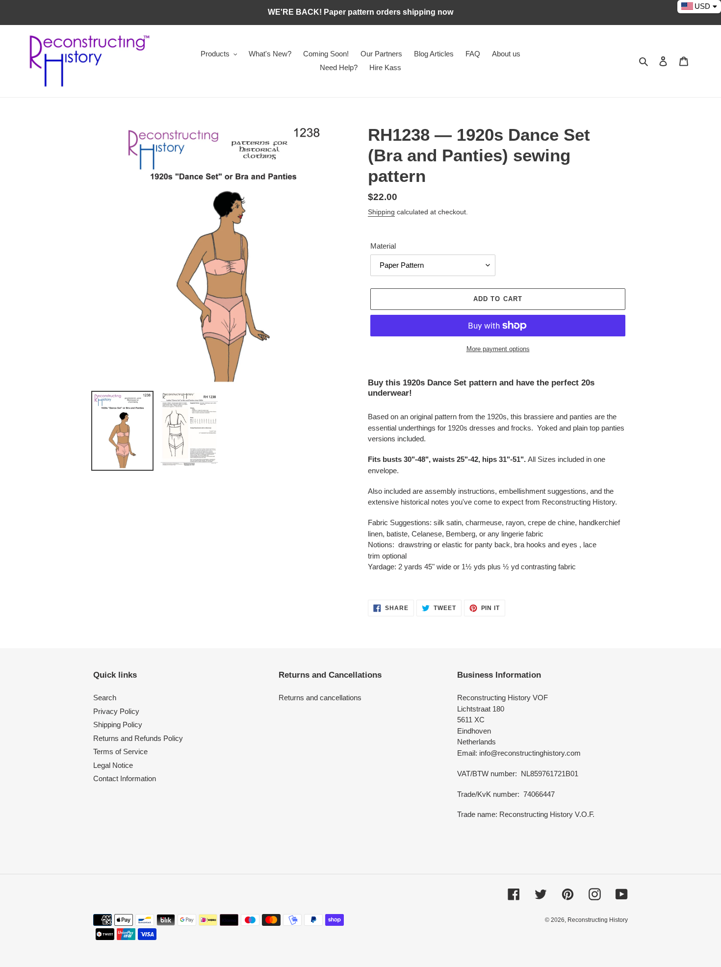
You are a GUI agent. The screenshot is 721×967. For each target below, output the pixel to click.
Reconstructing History (597, 919)
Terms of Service (120, 751)
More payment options (498, 349)
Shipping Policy (117, 724)
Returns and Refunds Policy (138, 738)
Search (104, 697)
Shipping (381, 212)
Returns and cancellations (320, 697)
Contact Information (124, 778)
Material (383, 246)
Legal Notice (113, 765)
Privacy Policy (116, 711)
